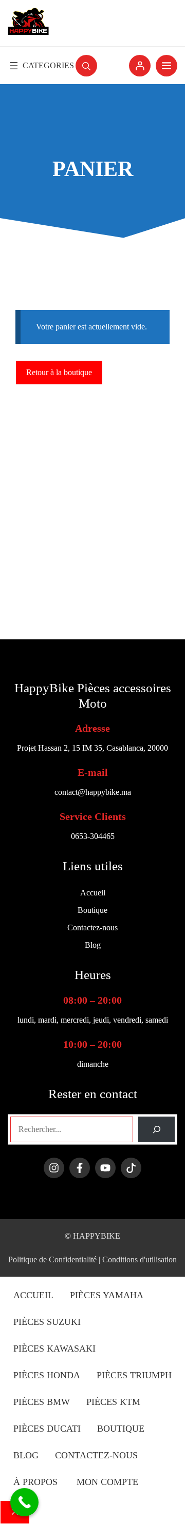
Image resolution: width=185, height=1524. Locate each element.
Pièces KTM (113, 1402)
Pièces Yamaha (106, 1295)
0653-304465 (93, 836)
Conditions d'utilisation (139, 1259)
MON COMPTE (107, 1482)
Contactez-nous (96, 1455)
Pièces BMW (41, 1402)
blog (26, 1455)
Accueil (33, 1295)
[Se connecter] (140, 65)
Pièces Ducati (47, 1428)
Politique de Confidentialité (52, 1259)
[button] (86, 65)
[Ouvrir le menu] (41, 66)
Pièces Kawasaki (54, 1348)
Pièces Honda (46, 1375)
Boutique (120, 1428)
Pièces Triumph (134, 1375)
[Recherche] (156, 1129)
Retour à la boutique (59, 372)
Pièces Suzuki (47, 1322)
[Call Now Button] (24, 1502)
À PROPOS (36, 1482)
